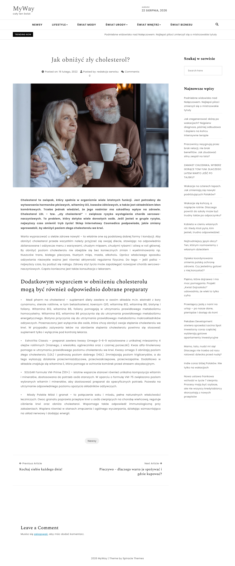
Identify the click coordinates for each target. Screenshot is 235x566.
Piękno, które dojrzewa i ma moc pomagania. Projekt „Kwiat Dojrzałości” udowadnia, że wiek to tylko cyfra (201, 287)
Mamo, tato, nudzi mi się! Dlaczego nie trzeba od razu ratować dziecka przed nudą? (203, 350)
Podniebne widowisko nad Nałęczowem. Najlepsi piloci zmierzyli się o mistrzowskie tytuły (151, 34)
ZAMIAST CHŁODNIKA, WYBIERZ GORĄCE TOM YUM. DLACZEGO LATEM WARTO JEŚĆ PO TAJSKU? (202, 171)
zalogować (41, 534)
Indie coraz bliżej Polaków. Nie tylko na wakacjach (203, 365)
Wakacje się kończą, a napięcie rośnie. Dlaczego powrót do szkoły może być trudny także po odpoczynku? (202, 209)
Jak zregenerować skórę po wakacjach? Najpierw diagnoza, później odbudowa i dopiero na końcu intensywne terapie (202, 127)
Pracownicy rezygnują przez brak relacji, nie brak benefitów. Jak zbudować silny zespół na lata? (201, 150)
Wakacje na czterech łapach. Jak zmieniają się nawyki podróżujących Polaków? (202, 190)
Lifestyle (59, 24)
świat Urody (116, 24)
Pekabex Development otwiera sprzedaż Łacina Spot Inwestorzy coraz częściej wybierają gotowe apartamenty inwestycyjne (202, 329)
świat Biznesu (181, 24)
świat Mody (86, 24)
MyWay (23, 9)
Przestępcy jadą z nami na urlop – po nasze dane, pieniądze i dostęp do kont (201, 308)
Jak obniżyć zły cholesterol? (90, 60)
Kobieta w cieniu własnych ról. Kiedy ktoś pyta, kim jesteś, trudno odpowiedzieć (202, 228)
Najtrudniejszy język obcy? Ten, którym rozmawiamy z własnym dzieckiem (201, 245)
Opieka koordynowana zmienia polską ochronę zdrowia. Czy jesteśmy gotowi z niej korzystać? (202, 264)
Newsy (37, 24)
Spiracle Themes (133, 558)
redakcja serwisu (108, 71)
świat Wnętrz (148, 24)
